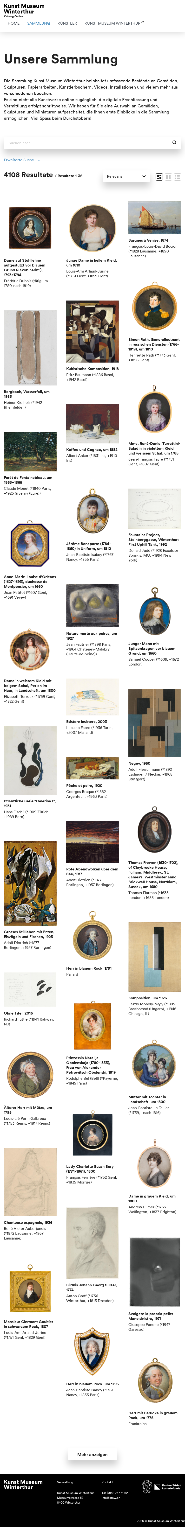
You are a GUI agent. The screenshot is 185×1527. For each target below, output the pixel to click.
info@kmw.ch (111, 1498)
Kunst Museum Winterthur (112, 23)
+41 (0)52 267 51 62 (115, 1493)
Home (14, 23)
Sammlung (38, 23)
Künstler (67, 23)
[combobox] (92, 143)
